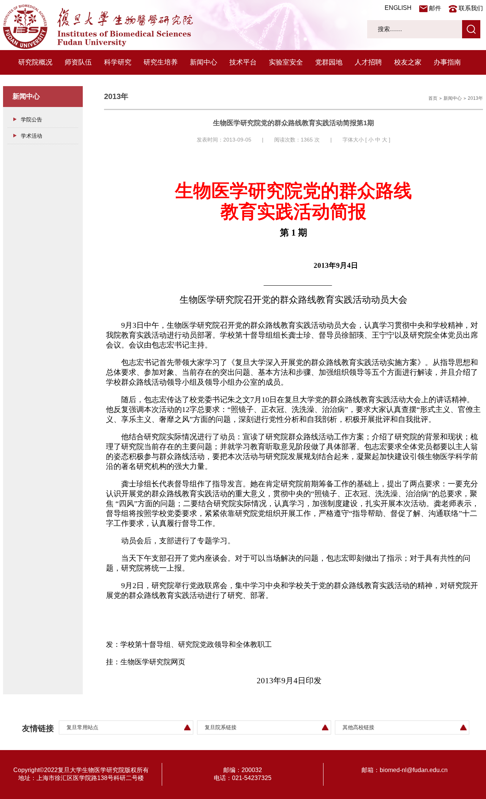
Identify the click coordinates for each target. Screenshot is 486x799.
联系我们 (471, 8)
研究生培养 (161, 62)
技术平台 (243, 62)
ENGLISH (398, 8)
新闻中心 (203, 62)
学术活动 (31, 136)
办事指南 (447, 62)
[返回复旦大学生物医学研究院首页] (98, 47)
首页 (432, 98)
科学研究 (117, 62)
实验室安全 (286, 62)
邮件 (435, 8)
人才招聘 (368, 62)
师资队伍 (78, 62)
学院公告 (31, 119)
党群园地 (328, 62)
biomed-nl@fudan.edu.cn (414, 770)
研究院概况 (35, 62)
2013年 (475, 98)
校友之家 (407, 62)
